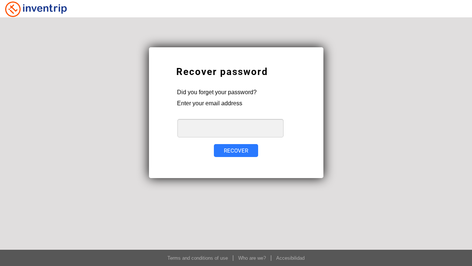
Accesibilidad (290, 258)
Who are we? (252, 258)
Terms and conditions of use (197, 258)
